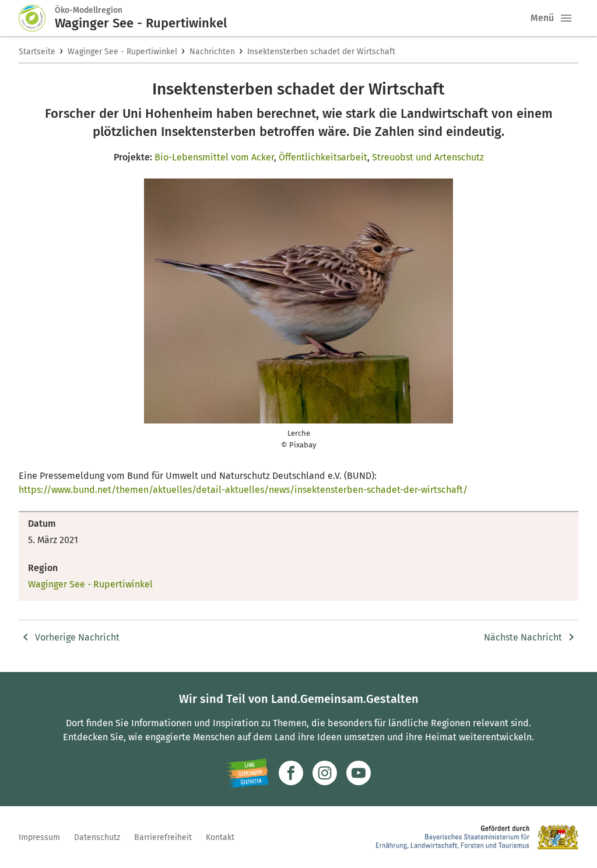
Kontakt (220, 837)
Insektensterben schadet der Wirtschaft (321, 52)
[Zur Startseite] (37, 18)
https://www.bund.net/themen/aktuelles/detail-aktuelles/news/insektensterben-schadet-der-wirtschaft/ (243, 489)
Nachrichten (212, 52)
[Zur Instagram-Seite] (324, 773)
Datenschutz (97, 837)
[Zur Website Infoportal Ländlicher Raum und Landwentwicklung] (247, 773)
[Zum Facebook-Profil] (291, 773)
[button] (566, 18)
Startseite (37, 52)
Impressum (39, 837)
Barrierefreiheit (163, 837)
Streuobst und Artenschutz (428, 157)
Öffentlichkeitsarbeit (323, 157)
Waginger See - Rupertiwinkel (122, 52)
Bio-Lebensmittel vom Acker (214, 157)
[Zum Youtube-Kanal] (358, 773)
